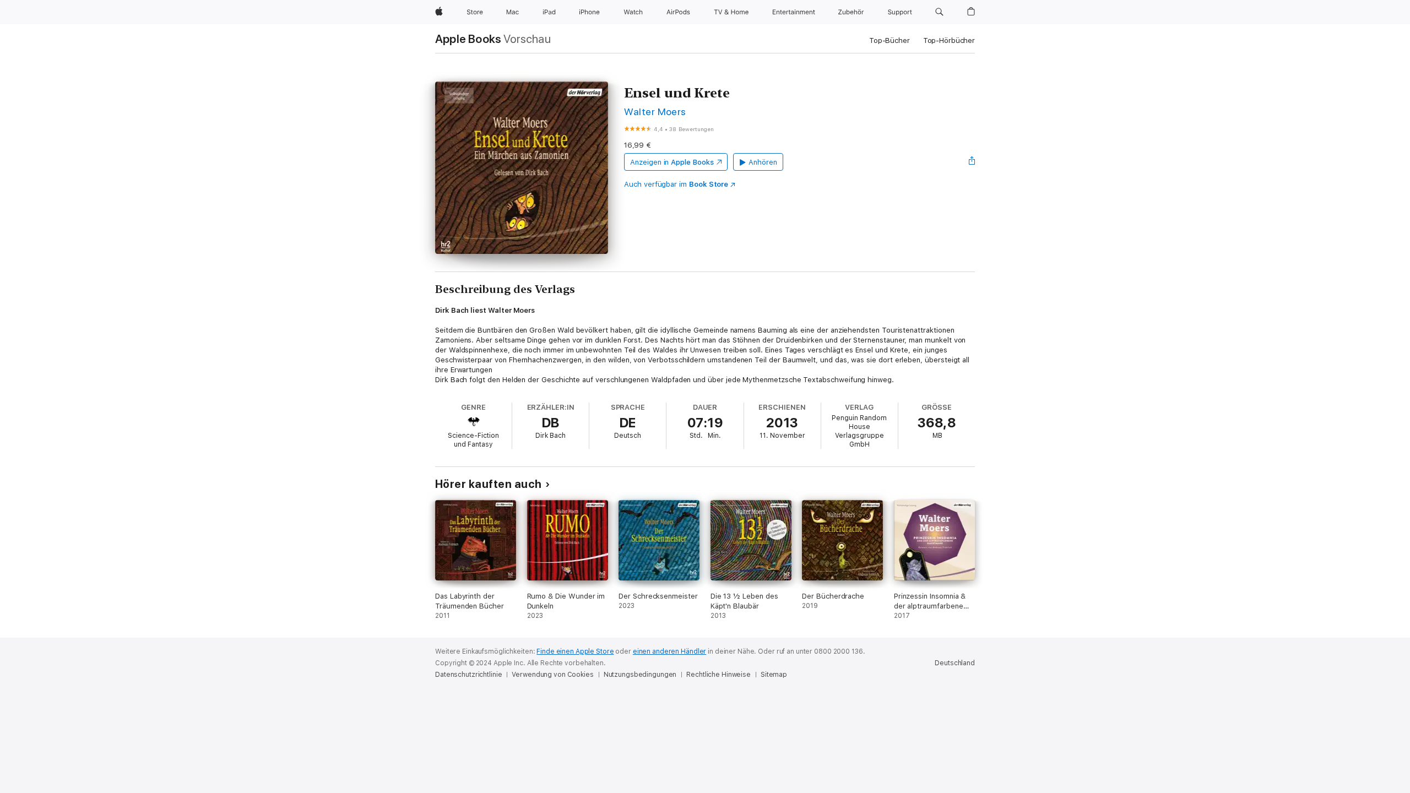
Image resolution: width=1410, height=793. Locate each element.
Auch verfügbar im (676, 184)
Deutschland (955, 663)
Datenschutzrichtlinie (468, 674)
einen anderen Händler (669, 651)
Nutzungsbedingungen (640, 674)
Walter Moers (655, 111)
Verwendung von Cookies (552, 674)
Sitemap (774, 674)
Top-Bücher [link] (889, 40)
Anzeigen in (672, 162)
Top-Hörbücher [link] (949, 40)
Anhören (763, 162)
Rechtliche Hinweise (718, 674)
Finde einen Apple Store (575, 651)
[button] (939, 12)
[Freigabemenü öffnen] (972, 162)
